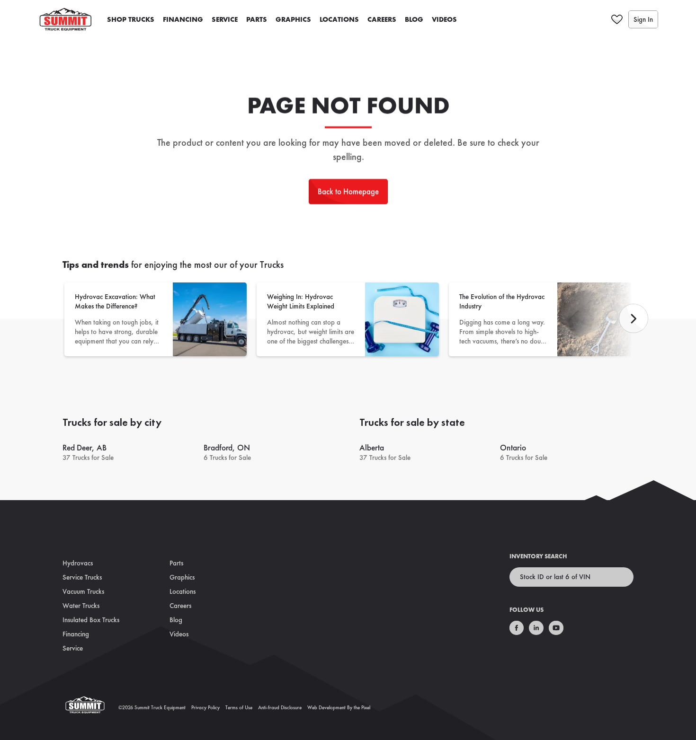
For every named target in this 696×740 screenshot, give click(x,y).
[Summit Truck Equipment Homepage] (90, 707)
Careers (381, 19)
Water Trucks (80, 605)
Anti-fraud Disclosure (280, 707)
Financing (183, 19)
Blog (414, 19)
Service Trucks (82, 577)
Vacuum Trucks (83, 591)
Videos (444, 19)
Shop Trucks (130, 19)
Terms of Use (238, 707)
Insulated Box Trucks (90, 620)
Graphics (293, 19)
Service (225, 19)
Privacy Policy (205, 707)
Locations (339, 19)
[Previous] (633, 318)
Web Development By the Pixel (338, 707)
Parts (256, 19)
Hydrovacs (77, 563)
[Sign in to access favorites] (616, 19)
